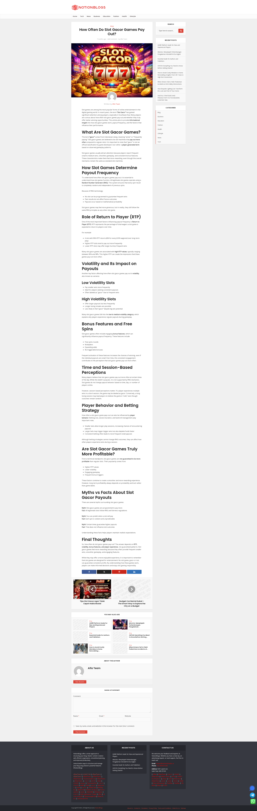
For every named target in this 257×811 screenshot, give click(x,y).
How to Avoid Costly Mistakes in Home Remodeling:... (96, 649)
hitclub (175, 781)
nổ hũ (173, 776)
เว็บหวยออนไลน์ (92, 783)
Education (106, 16)
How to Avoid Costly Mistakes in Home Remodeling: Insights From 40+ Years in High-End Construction (170, 75)
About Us (130, 808)
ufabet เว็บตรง (165, 776)
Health (124, 16)
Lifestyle (133, 16)
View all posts (79, 682)
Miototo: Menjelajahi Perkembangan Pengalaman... (136, 625)
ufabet (99, 781)
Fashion (116, 16)
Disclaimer (144, 808)
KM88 (82, 785)
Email (101, 716)
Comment (77, 696)
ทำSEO (165, 785)
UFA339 (76, 785)
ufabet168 (80, 790)
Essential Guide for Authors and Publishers (99, 636)
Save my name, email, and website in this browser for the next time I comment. (105, 726)
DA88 (87, 785)
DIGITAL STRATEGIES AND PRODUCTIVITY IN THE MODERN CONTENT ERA (168, 98)
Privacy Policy (153, 808)
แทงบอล (82, 783)
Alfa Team (123, 39)
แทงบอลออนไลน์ (82, 798)
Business (97, 16)
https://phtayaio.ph (159, 783)
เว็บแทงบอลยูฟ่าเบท (89, 779)
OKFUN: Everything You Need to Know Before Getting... (139, 636)
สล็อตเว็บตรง (77, 774)
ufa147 (93, 781)
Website (128, 716)
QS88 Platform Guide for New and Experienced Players (98, 625)
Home (75, 16)
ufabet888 (89, 792)
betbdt (181, 781)
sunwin (82, 792)
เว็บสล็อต (169, 783)
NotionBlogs (99, 808)
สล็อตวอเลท (155, 776)
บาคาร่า (86, 781)
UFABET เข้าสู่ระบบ (92, 790)
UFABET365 (92, 787)
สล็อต (78, 787)
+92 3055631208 (162, 766)
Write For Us (176, 808)
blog (112, 26)
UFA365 (76, 783)
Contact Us (137, 808)
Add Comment (112, 39)
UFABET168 (87, 774)
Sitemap (183, 808)
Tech (82, 16)
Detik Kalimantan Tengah (88, 794)
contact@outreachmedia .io (165, 763)
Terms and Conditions (164, 808)
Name (76, 716)
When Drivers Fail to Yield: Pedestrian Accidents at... (138, 648)
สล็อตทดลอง (98, 792)
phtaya (164, 779)
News (89, 16)
